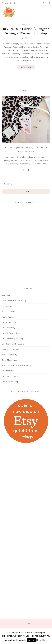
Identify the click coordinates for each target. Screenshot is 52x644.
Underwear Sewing (10, 376)
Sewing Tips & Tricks (10, 349)
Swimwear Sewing (9, 354)
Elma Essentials (8, 311)
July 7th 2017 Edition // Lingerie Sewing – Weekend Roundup (26, 31)
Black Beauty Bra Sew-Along (14, 300)
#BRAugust (6, 295)
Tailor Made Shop (38, 164)
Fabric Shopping (9, 322)
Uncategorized (8, 370)
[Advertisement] (26, 470)
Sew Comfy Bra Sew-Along (13, 344)
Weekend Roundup (25, 24)
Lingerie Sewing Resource (13, 333)
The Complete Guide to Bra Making (16, 365)
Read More (41, 640)
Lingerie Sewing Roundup (12, 338)
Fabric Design (7, 317)
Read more (26, 67)
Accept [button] (31, 640)
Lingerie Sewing (8, 327)
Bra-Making (7, 306)
